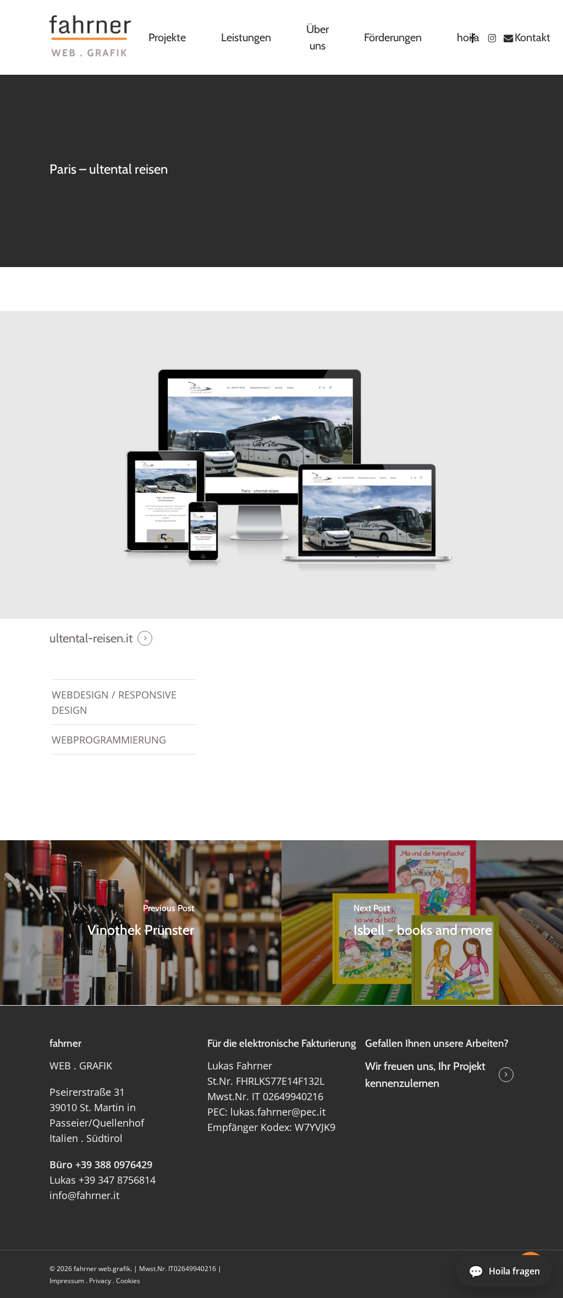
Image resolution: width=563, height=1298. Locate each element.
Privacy (100, 1280)
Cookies (128, 1280)
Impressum (66, 1280)
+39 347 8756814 (117, 1179)
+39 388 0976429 (113, 1164)
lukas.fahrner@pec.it (277, 1111)
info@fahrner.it (84, 1195)
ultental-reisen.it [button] (91, 638)
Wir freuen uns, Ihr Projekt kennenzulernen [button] (425, 1075)
